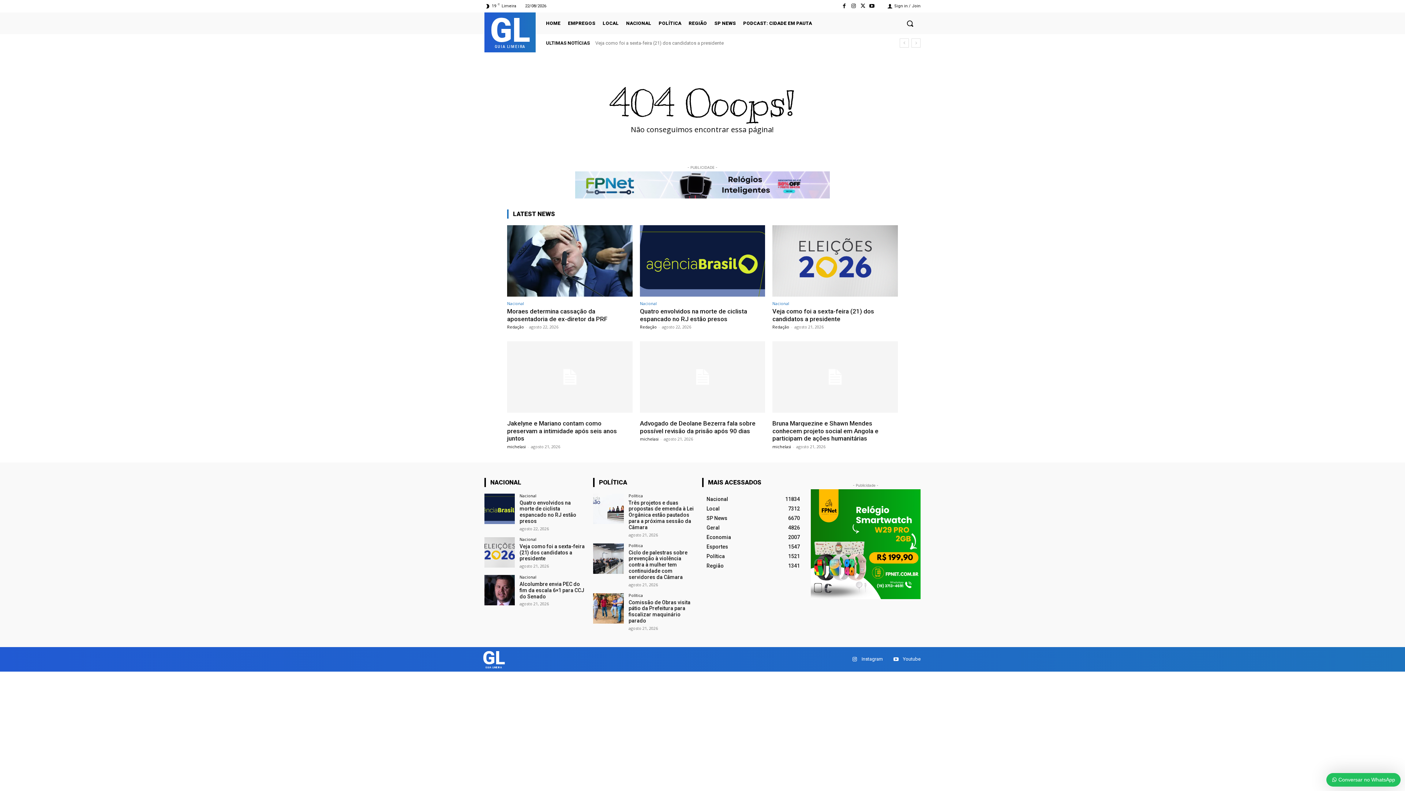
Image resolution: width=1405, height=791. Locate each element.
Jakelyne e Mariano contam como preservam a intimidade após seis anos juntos (686, 43)
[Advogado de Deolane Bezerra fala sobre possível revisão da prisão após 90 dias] (702, 377)
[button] (910, 23)
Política (636, 496)
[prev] (904, 43)
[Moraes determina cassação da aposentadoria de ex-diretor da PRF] (570, 261)
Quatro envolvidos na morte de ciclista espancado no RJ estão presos (693, 315)
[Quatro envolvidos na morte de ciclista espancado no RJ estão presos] (702, 261)
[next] (916, 43)
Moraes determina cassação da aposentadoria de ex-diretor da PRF (557, 315)
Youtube (912, 659)
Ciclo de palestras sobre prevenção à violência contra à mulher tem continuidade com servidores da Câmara (658, 565)
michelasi (516, 446)
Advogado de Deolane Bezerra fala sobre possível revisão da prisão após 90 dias (698, 427)
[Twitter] (863, 6)
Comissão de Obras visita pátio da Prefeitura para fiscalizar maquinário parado (659, 611)
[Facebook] (844, 6)
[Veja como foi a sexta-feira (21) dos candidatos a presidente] (835, 261)
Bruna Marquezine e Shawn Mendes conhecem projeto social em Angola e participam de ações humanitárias (825, 431)
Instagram (872, 659)
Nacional (515, 303)
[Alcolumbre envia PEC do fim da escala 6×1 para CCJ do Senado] (499, 590)
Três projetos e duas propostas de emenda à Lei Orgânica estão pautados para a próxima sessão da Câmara (661, 515)
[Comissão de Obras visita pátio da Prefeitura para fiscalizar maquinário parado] (608, 608)
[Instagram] (853, 6)
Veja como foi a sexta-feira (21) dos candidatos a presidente (823, 315)
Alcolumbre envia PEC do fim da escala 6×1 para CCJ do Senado (552, 590)
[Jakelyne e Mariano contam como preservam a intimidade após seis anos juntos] (570, 377)
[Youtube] (872, 6)
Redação (515, 327)
